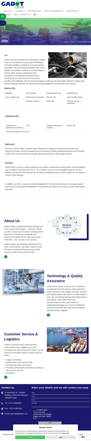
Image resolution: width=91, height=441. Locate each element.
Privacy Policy (9, 435)
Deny (60, 437)
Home (66, 42)
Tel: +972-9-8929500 (13, 403)
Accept (30, 437)
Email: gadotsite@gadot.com (16, 414)
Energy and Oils (82, 42)
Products (72, 42)
